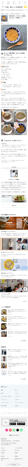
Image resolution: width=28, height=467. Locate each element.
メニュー (25, 3)
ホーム (3, 3)
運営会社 (2, 456)
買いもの (8, 3)
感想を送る (14, 205)
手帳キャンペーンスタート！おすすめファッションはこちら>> (12, 10)
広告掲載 (2, 452)
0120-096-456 (16, 440)
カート (20, 3)
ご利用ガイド (3, 450)
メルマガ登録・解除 (18, 448)
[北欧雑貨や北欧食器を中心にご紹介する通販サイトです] (14, 7)
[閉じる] (17, 464)
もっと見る (23, 340)
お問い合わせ (17, 450)
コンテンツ (14, 3)
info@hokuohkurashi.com (6, 440)
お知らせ (2, 448)
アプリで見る (13, 464)
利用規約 (16, 452)
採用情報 (16, 456)
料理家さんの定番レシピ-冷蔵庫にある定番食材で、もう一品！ (13, 13)
